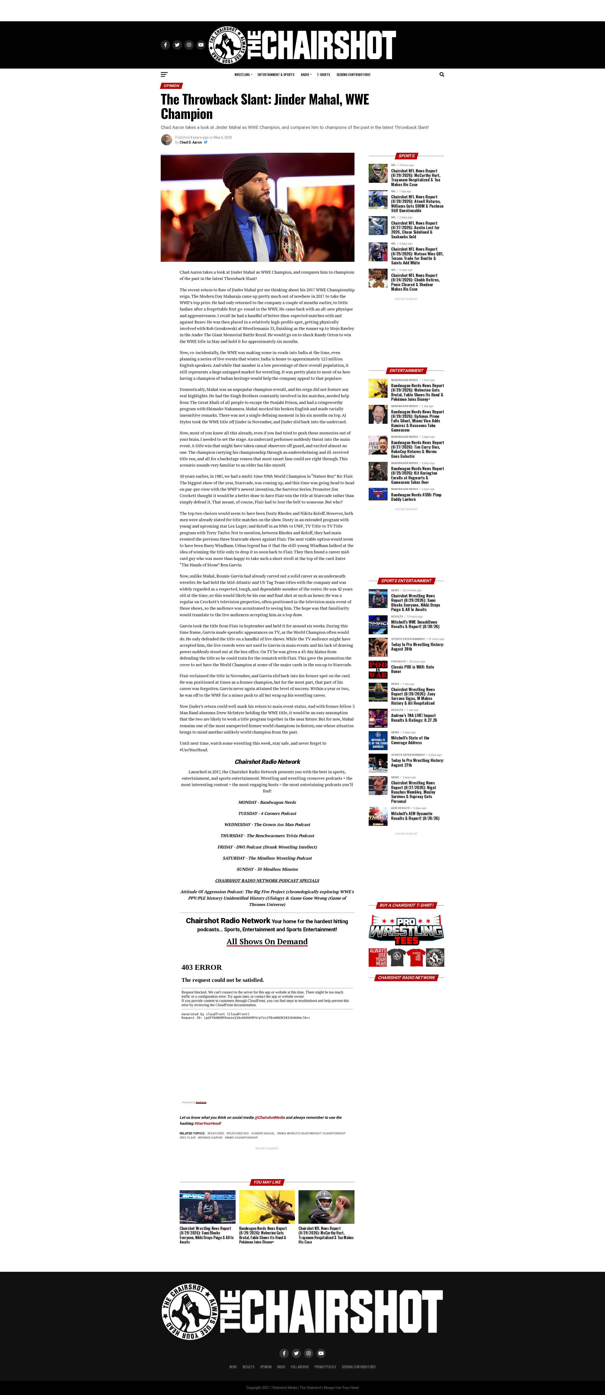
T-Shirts (323, 74)
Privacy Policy (325, 1366)
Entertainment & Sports (276, 74)
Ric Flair (188, 1137)
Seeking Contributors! (354, 74)
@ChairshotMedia (270, 1117)
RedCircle (201, 1102)
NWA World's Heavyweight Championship (312, 1133)
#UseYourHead (207, 1123)
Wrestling (242, 74)
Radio (305, 74)
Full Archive (300, 1366)
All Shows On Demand (267, 941)
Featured (216, 1133)
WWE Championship (242, 1137)
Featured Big (238, 1133)
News (233, 1366)
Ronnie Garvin (211, 1137)
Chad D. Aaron (191, 142)
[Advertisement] (302, 10)
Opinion (266, 1366)
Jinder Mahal (264, 1133)
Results (249, 1366)
